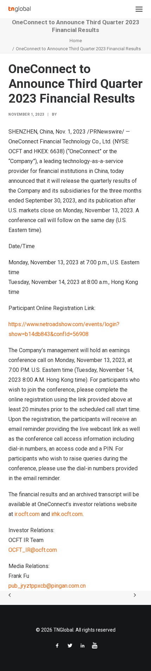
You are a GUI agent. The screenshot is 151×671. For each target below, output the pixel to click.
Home (76, 40)
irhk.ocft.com (67, 514)
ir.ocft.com (27, 514)
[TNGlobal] (19, 9)
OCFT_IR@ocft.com (32, 550)
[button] (139, 9)
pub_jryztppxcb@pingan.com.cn (47, 585)
